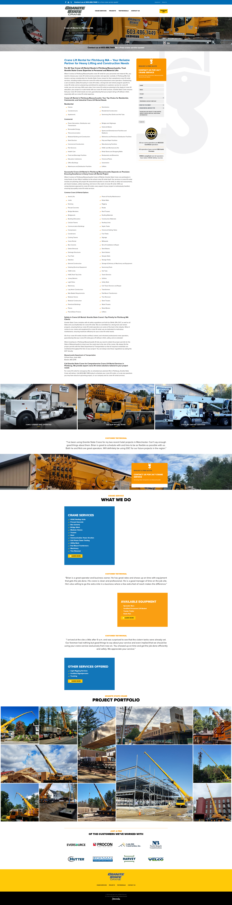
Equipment (157, 2)
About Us (164, 2)
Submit (141, 122)
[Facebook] (65, 2)
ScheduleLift (163, 11)
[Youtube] (68, 2)
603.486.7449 (91, 2)
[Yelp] (71, 2)
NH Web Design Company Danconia (119, 896)
